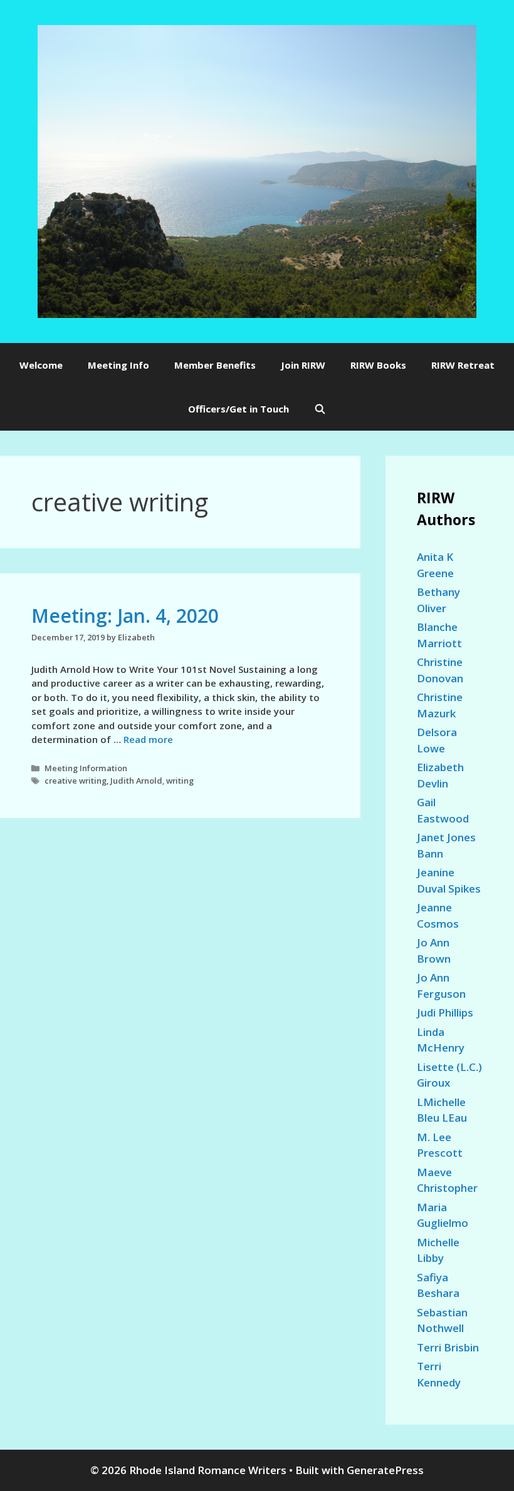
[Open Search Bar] (320, 409)
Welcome (41, 365)
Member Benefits (215, 365)
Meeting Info (118, 365)
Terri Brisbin (448, 1347)
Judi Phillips (445, 1012)
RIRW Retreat (463, 365)
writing (180, 780)
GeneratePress (385, 1470)
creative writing (76, 780)
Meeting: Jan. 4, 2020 (125, 615)
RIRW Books (378, 365)
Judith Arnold (136, 780)
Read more (148, 739)
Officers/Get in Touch (238, 408)
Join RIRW (303, 365)
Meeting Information (86, 768)
